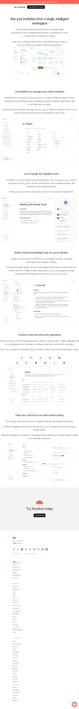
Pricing (15, 577)
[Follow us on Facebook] (42, 549)
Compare (16, 652)
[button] (74, 704)
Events (15, 646)
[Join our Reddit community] (26, 549)
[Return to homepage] (20, 7)
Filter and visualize (8, 349)
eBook (15, 619)
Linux (14, 592)
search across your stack (56, 274)
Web (14, 594)
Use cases (16, 627)
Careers (15, 695)
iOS (14, 597)
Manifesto (16, 690)
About (15, 687)
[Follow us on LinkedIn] (34, 549)
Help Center (17, 605)
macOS (15, 586)
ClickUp (15, 671)
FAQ (14, 621)
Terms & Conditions (30, 553)
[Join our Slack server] (18, 549)
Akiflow (15, 655)
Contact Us (16, 692)
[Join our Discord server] (14, 549)
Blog (14, 616)
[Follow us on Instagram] (38, 549)
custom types (40, 109)
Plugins (15, 572)
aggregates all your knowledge (51, 270)
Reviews (15, 624)
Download (16, 567)
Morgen (15, 668)
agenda (39, 426)
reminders (54, 426)
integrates (11, 341)
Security (15, 700)
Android (15, 600)
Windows (16, 589)
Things (15, 676)
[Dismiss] (76, 2)
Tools (14, 632)
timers (46, 426)
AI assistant (20, 180)
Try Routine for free (36, 7)
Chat (14, 649)
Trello (14, 673)
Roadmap (16, 608)
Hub (14, 641)
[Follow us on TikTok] (46, 549)
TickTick (15, 681)
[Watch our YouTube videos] (30, 549)
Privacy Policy (17, 553)
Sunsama (16, 663)
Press (14, 698)
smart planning (69, 426)
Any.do (15, 679)
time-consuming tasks (59, 180)
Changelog (16, 611)
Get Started (39, 515)
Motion (15, 660)
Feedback (16, 613)
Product (15, 564)
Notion (15, 665)
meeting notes (24, 183)
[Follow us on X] (22, 549)
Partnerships (17, 644)
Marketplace (17, 575)
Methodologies (18, 629)
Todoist (15, 657)
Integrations (17, 569)
